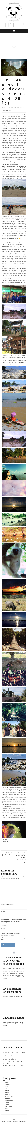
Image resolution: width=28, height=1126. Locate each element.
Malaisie (7, 1090)
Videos (6, 1108)
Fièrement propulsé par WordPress (10, 1121)
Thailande (7, 1102)
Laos (15, 107)
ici (6, 978)
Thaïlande (7, 1104)
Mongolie (7, 1092)
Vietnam (7, 1110)
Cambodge (7, 1084)
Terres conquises (20, 107)
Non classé (7, 1094)
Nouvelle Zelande (9, 1096)
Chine (6, 1086)
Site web (3, 911)
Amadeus (24, 1121)
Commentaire (4, 881)
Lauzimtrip (11, 107)
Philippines (7, 1098)
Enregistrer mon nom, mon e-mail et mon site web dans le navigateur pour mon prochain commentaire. (13, 921)
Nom (2, 897)
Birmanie (7, 1082)
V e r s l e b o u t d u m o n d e (13, 1056)
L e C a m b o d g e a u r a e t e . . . (7, 854)
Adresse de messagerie (7, 904)
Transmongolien (8, 1106)
